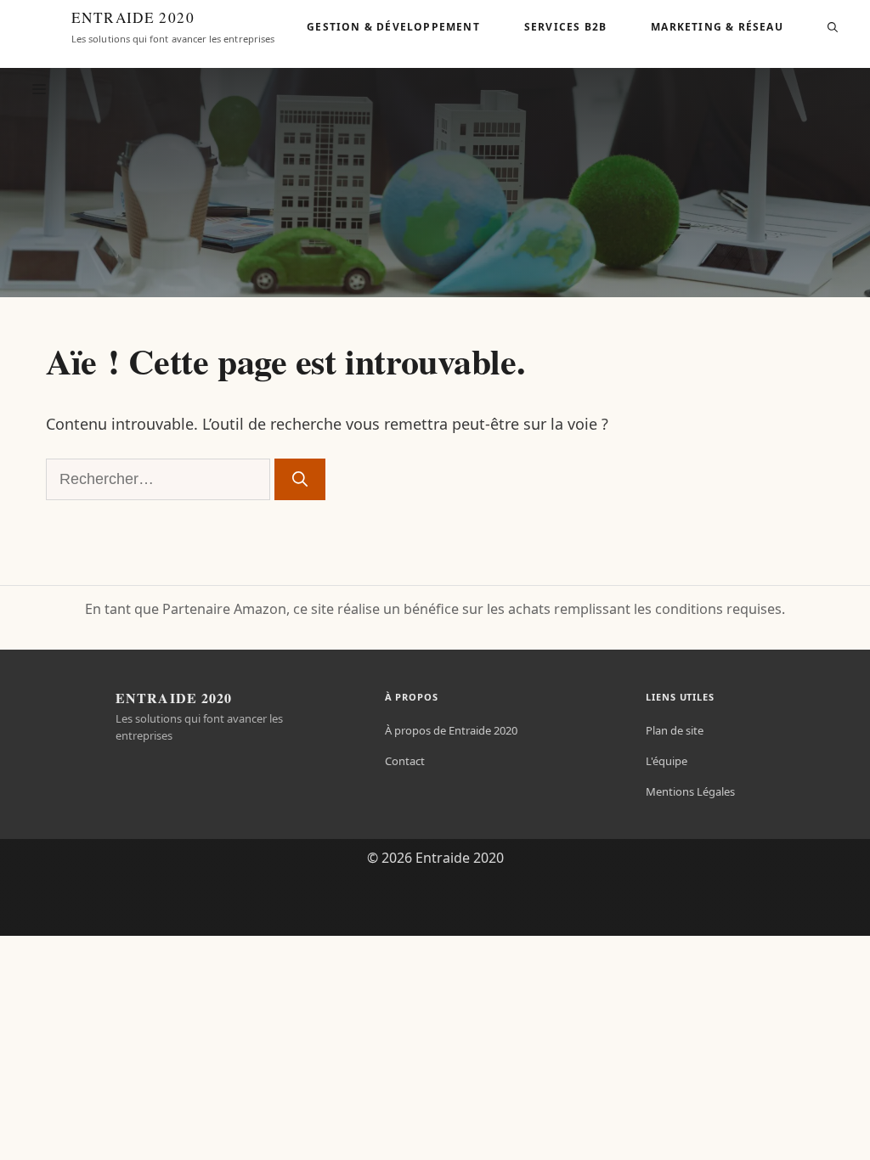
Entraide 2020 (133, 17)
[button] (833, 27)
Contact (405, 761)
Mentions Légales (690, 791)
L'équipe (666, 761)
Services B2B (565, 27)
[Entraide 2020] (39, 27)
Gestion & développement (393, 27)
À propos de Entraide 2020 (451, 730)
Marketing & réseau (717, 27)
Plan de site (674, 730)
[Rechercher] (299, 479)
